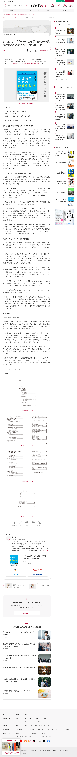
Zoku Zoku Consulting (36, 546)
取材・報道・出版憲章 (22, 750)
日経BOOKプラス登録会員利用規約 (24, 736)
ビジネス (12, 10)
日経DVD (40, 729)
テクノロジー (29, 10)
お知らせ (18, 714)
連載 (45, 718)
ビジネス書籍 (26, 725)
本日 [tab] (59, 24)
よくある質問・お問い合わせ (44, 736)
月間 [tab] (69, 24)
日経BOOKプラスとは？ (14, 1)
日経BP (5, 1)
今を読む (65, 10)
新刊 (17, 725)
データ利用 (42, 750)
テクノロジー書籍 (38, 725)
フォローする (44, 35)
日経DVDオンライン (52, 729)
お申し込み (60, 1)
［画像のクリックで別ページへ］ (28, 103)
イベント (18, 721)
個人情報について (33, 750)
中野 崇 (5, 50)
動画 (33, 721)
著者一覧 (40, 721)
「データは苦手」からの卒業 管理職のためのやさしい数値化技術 (24, 63)
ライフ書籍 (49, 725)
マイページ (27, 714)
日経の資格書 (30, 729)
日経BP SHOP (19, 729)
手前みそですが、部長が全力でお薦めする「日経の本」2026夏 (11, 753)
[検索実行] (26, 5)
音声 (26, 721)
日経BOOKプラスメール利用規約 (50, 734)
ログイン (69, 1)
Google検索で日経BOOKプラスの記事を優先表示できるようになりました (21, 14)
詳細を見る (45, 550)
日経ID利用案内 (65, 750)
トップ (4, 714)
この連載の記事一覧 (44, 50)
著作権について (56, 750)
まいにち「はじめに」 (15, 17)
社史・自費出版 (65, 729)
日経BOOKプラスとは (21, 734)
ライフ (47, 10)
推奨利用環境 (34, 734)
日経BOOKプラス (6, 17)
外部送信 (48, 750)
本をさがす (5, 725)
